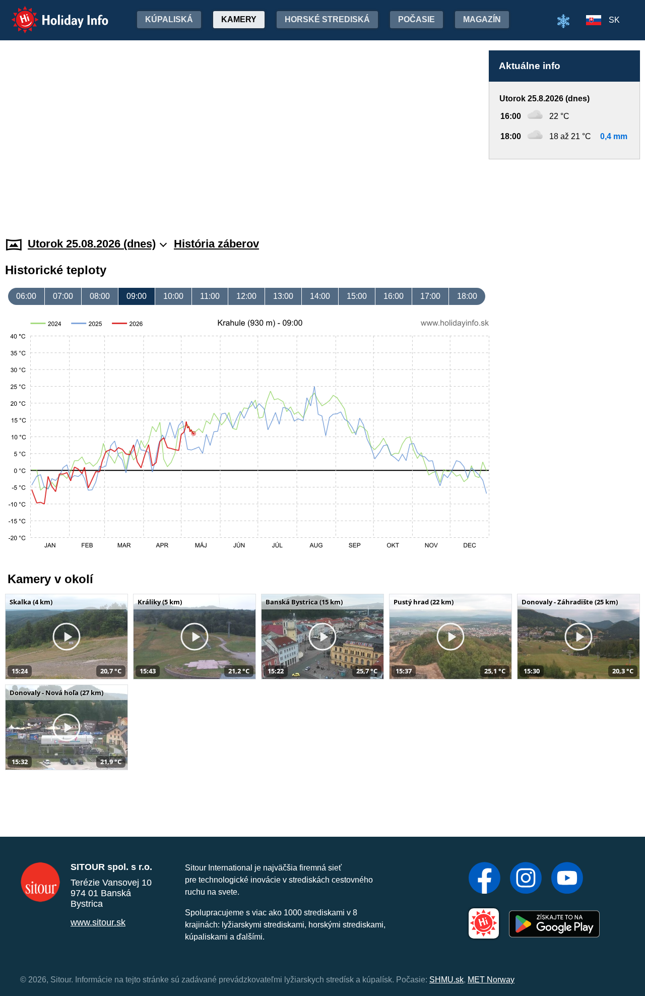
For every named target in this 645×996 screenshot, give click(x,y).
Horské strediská (327, 19)
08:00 (100, 296)
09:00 (136, 296)
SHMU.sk (446, 979)
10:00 (173, 296)
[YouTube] (567, 879)
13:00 (283, 296)
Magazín (482, 19)
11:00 (210, 296)
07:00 (63, 296)
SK (614, 20)
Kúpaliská (169, 19)
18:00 (467, 296)
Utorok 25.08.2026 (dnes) (92, 243)
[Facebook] (484, 879)
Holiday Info (50, 13)
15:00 (357, 296)
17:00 (430, 296)
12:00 (246, 296)
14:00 (320, 296)
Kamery (238, 19)
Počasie (416, 19)
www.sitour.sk (98, 922)
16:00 (393, 296)
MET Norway (491, 979)
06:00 (26, 296)
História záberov (216, 243)
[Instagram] (526, 879)
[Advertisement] (564, 188)
